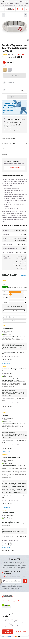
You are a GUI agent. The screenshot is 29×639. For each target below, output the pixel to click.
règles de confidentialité (8, 586)
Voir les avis (20, 54)
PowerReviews (23, 275)
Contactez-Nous (14, 168)
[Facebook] (9, 601)
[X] (4, 601)
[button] (13, 82)
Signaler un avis (6, 363)
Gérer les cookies (21, 632)
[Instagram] (14, 601)
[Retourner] (3, 15)
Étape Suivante (14, 75)
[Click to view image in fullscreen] (25, 15)
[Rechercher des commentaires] (24, 310)
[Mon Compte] (22, 9)
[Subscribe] (25, 581)
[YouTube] (19, 601)
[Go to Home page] (10, 9)
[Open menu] (2, 9)
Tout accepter (8, 632)
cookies (16, 619)
